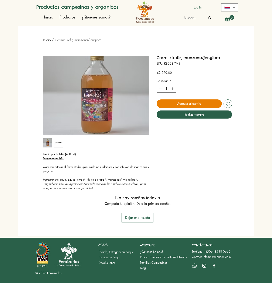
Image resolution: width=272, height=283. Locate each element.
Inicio (47, 40)
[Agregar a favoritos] (228, 103)
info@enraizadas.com (217, 257)
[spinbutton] (166, 88)
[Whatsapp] (194, 265)
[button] (229, 18)
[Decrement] (160, 88)
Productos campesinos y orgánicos (77, 7)
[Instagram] (204, 265)
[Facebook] (214, 265)
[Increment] (173, 88)
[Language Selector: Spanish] (229, 7)
